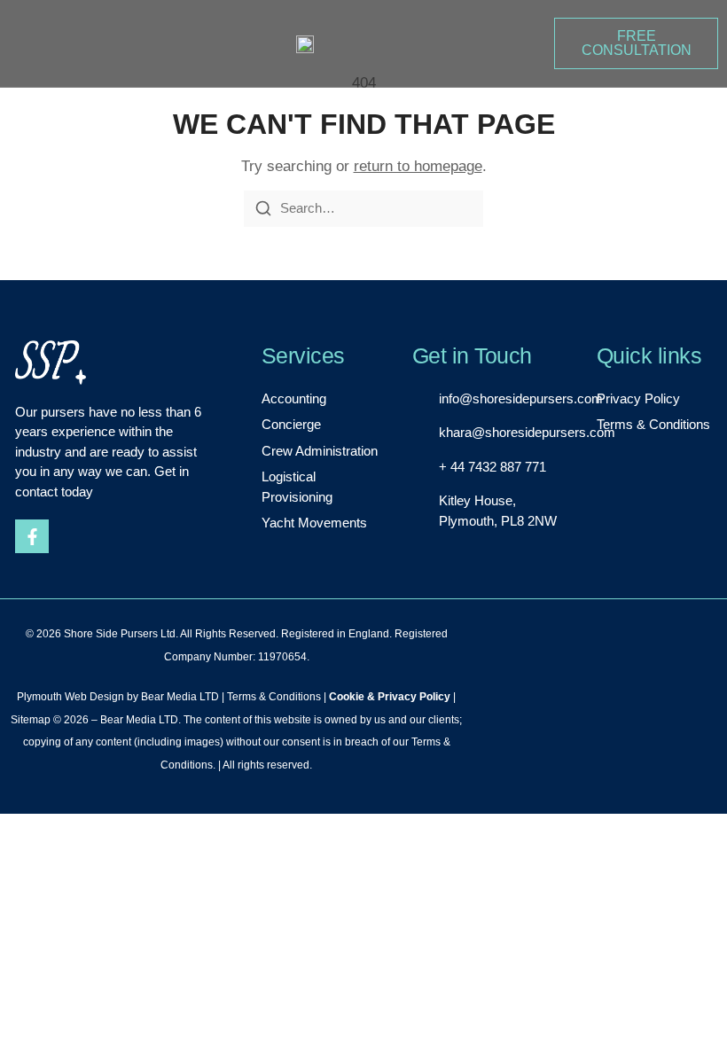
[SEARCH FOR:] (363, 209)
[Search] (263, 209)
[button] (25, 45)
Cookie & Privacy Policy (389, 697)
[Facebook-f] (32, 536)
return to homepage (418, 166)
